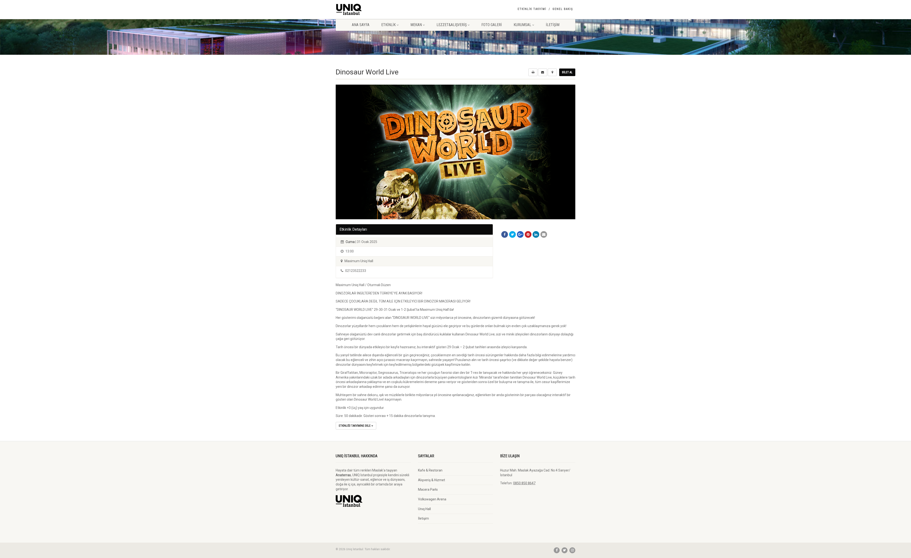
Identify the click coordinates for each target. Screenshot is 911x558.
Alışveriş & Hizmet (431, 480)
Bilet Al (567, 72)
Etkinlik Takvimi (532, 9)
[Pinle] (528, 234)
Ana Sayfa (360, 25)
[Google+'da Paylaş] (520, 234)
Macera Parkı (428, 489)
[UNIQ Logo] (373, 9)
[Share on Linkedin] (536, 234)
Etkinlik (388, 25)
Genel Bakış (563, 9)
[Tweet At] (512, 234)
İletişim (552, 25)
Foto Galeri (491, 25)
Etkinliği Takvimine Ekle (355, 425)
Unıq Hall (424, 509)
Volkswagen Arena (432, 499)
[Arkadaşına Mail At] (543, 234)
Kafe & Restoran (430, 470)
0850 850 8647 (524, 483)
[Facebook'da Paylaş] (504, 234)
